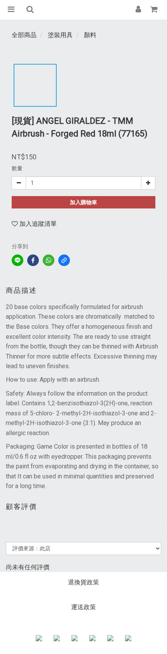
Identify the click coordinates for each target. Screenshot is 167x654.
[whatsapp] (48, 260)
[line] (17, 260)
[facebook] (33, 260)
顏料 (90, 35)
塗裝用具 (60, 35)
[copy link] (64, 260)
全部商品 (24, 35)
